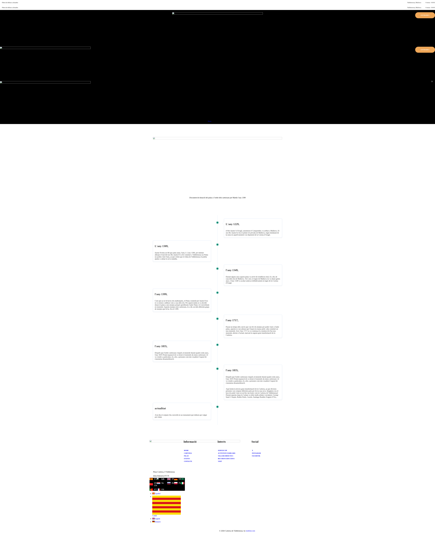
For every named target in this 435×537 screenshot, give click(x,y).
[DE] (176, 479)
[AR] (183, 479)
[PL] (176, 483)
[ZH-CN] (152, 484)
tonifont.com (250, 531)
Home (209, 121)
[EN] (169, 479)
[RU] (169, 483)
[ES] (152, 479)
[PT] (152, 489)
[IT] (183, 483)
